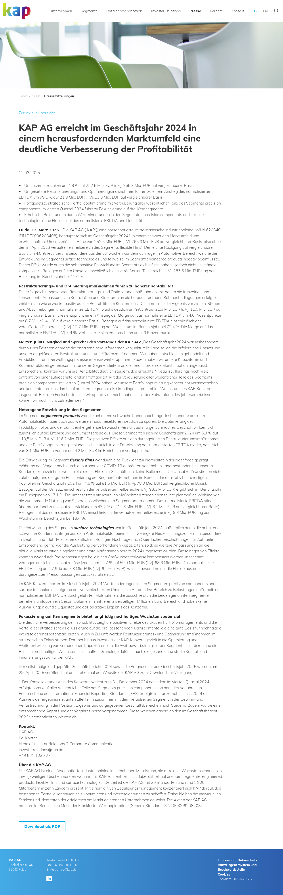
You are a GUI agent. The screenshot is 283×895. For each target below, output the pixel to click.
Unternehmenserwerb (124, 11)
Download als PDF (42, 826)
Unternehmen (61, 11)
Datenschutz (247, 860)
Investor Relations (166, 11)
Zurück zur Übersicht (37, 112)
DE (256, 11)
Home (23, 96)
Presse (195, 11)
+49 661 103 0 (68, 860)
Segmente (89, 11)
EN (265, 11)
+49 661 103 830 (65, 865)
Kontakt (238, 11)
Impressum (226, 860)
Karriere (216, 11)
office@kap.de (66, 870)
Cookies (224, 874)
